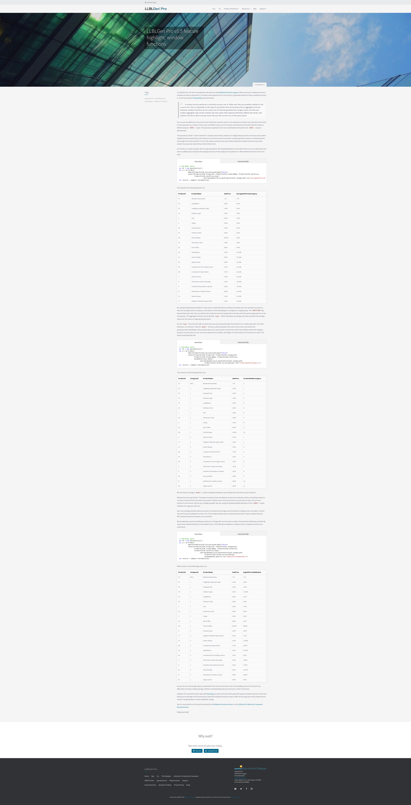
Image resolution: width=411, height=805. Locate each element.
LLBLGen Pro (149, 98)
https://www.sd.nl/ (240, 778)
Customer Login (151, 2)
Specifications (162, 780)
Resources (245, 9)
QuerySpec (198, 161)
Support (262, 9)
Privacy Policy (179, 785)
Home (146, 776)
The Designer (166, 776)
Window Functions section (223, 704)
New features (160, 98)
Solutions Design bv (190, 797)
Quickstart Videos (165, 785)
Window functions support (229, 92)
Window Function (160, 101)
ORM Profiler (149, 780)
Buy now (198, 751)
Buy (214, 9)
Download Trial (212, 751)
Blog (254, 9)
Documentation (150, 785)
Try (220, 9)
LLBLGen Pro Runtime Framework (186, 776)
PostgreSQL (197, 98)
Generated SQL (243, 161)
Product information (231, 9)
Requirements (174, 780)
